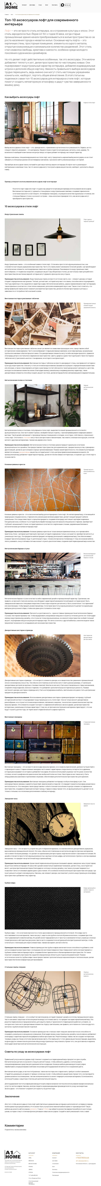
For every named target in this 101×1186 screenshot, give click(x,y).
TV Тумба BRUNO (33, 1175)
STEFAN (31, 1172)
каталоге (33, 1109)
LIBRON (30, 1169)
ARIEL (30, 1158)
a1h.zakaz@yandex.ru (82, 1161)
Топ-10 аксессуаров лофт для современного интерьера (27, 14)
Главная (7, 14)
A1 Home (46, 1109)
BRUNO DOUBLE (33, 1163)
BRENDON (31, 1160)
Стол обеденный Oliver (35, 1178)
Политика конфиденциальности (60, 1172)
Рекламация (55, 1175)
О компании (55, 1163)
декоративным (24, 452)
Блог (12, 14)
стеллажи (27, 437)
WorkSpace (32, 1184)
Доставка (54, 1160)
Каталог (54, 1158)
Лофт (8, 30)
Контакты (54, 1169)
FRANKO (31, 1166)
